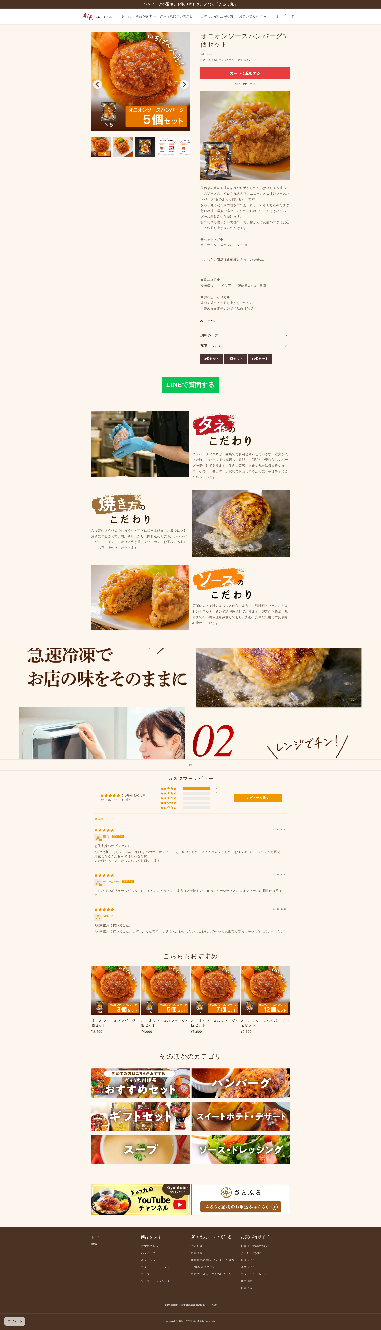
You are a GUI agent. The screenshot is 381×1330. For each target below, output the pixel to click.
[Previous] (97, 84)
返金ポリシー (249, 1267)
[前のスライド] (181, 766)
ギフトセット (150, 1260)
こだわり (196, 1246)
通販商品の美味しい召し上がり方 (212, 1260)
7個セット (235, 358)
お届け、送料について (255, 1246)
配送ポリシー (249, 1260)
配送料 (212, 60)
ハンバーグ (148, 1253)
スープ (145, 1274)
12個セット (260, 358)
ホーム (95, 1237)
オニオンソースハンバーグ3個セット (114, 1023)
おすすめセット (151, 1246)
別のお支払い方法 (245, 84)
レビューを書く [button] (257, 797)
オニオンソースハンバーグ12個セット (265, 1023)
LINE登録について (203, 1267)
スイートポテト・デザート (158, 1267)
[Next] (184, 84)
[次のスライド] (199, 766)
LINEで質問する (190, 384)
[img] (104, 830)
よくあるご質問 (251, 1253)
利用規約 (246, 1281)
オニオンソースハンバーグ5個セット (164, 1023)
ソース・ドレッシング (155, 1281)
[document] (140, 82)
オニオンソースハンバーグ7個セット (214, 1023)
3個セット (211, 358)
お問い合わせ (249, 1288)
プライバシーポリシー (255, 1274)
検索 (94, 1244)
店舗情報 (196, 1253)
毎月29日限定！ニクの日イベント (213, 1274)
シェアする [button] (211, 321)
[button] (145, 16)
